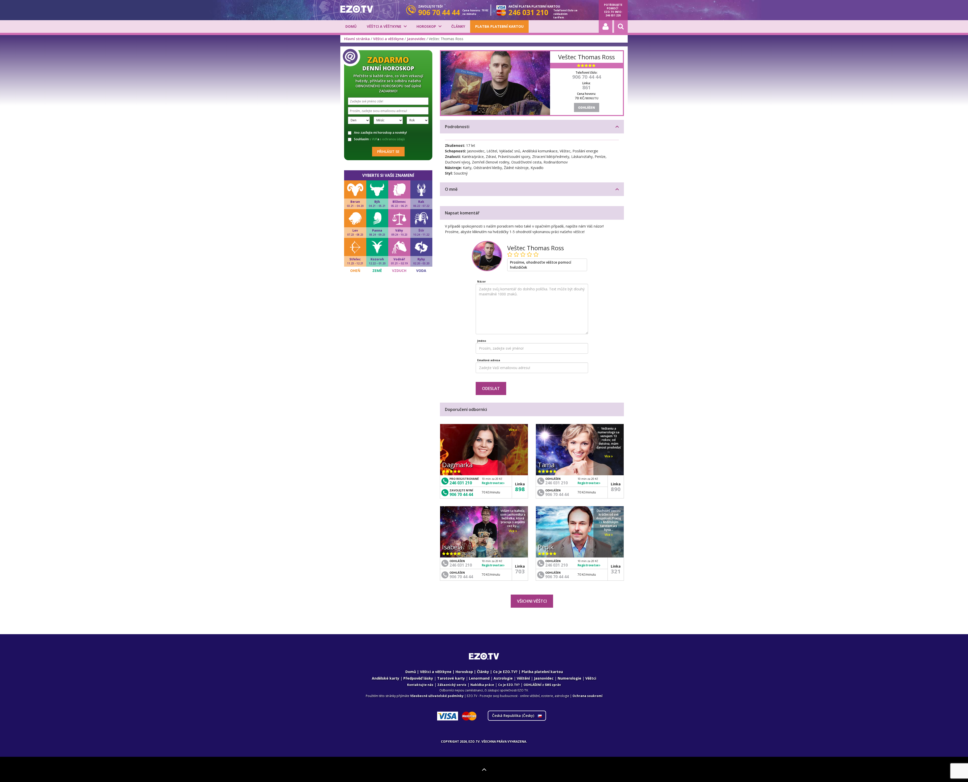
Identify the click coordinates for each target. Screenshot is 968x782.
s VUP (373, 139)
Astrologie (503, 678)
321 (616, 571)
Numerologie (569, 678)
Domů (351, 26)
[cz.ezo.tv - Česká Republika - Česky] (356, 9)
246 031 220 (613, 15)
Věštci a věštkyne (384, 26)
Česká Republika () (513, 715)
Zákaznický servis (451, 685)
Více (512, 430)
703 (520, 571)
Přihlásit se (388, 151)
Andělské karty (385, 678)
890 (616, 489)
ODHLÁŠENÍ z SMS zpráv (542, 685)
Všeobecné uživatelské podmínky (437, 696)
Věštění (523, 678)
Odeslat (491, 388)
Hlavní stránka (357, 38)
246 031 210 (460, 483)
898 (520, 489)
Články (458, 26)
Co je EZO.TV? (505, 671)
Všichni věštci (532, 601)
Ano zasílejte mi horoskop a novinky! (380, 133)
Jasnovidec (416, 38)
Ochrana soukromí (587, 696)
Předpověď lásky (418, 678)
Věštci (590, 678)
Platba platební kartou (499, 26)
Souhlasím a (379, 139)
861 (586, 87)
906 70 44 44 (586, 76)
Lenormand (479, 678)
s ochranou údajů (392, 139)
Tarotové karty (451, 678)
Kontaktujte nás (420, 685)
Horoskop (426, 26)
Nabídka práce (482, 685)
